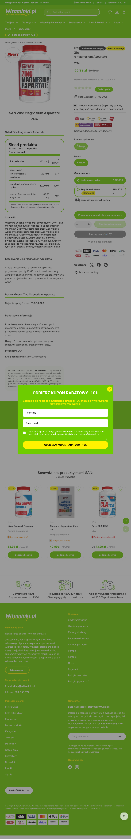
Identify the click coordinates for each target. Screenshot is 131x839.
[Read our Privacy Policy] (106, 439)
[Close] (109, 389)
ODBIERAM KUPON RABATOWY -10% (65, 444)
